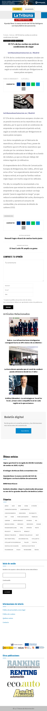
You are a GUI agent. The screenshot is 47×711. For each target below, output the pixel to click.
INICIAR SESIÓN (29, 9)
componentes (25, 509)
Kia (36, 520)
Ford (12, 517)
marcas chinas (9, 524)
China (26, 506)
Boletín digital (14, 417)
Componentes (7, 40)
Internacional (19, 40)
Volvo (18, 549)
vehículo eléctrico (28, 546)
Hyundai (29, 520)
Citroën (34, 506)
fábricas (34, 517)
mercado (20, 524)
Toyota (34, 542)
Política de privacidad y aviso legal (14, 610)
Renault (27, 531)
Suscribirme (25, 431)
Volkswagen (9, 549)
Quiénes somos (8, 618)
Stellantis (35, 539)
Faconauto (33, 513)
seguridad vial (8, 216)
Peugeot (8, 531)
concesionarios (10, 513)
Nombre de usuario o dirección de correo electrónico (20, 569)
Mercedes (30, 524)
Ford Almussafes (22, 517)
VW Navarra (27, 549)
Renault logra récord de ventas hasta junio (23, 238)
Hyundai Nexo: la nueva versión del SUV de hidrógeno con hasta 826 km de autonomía (23, 24)
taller (26, 542)
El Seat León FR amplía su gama (23, 248)
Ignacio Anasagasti (10, 79)
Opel (21, 527)
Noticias (12, 35)
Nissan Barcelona (11, 527)
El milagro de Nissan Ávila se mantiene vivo (20, 470)
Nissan (38, 524)
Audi (13, 506)
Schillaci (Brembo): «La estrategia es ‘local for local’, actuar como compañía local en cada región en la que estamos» (23, 400)
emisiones (22, 513)
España (13, 40)
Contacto (6, 622)
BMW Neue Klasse (10, 483)
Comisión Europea (11, 509)
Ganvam (7, 520)
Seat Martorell (10, 539)
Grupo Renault (18, 520)
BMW (19, 506)
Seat (37, 535)
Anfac (7, 506)
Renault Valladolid (25, 535)
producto (17, 531)
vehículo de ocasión (11, 546)
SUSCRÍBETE (17, 9)
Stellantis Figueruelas (13, 542)
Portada (5, 35)
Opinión (29, 527)
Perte (37, 527)
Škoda (37, 549)
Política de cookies (9, 614)
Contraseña (6, 580)
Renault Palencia (10, 535)
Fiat (6, 517)
